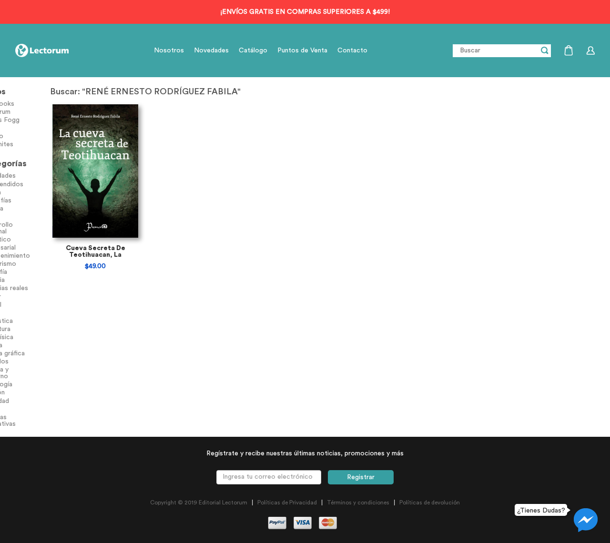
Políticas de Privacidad (287, 502)
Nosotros (169, 50)
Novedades (211, 50)
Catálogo (253, 50)
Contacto (352, 50)
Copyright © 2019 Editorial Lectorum (198, 502)
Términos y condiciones (358, 502)
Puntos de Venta (302, 50)
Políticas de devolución (429, 502)
